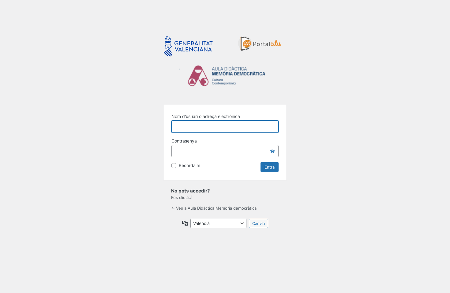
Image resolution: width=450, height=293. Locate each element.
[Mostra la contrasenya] (272, 151)
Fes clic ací (181, 197)
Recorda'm (189, 165)
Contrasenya (184, 140)
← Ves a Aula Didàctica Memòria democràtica (214, 208)
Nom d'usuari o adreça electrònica (205, 116)
